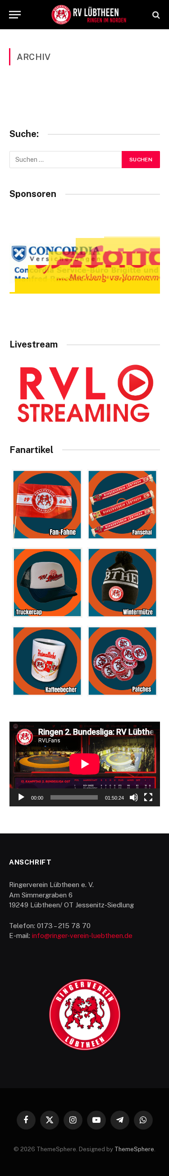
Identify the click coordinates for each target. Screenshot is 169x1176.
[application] (84, 764)
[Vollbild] (148, 797)
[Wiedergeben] (21, 797)
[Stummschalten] (133, 797)
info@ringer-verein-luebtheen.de (82, 935)
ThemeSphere (134, 1149)
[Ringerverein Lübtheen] (89, 14)
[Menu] (15, 15)
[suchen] (155, 15)
